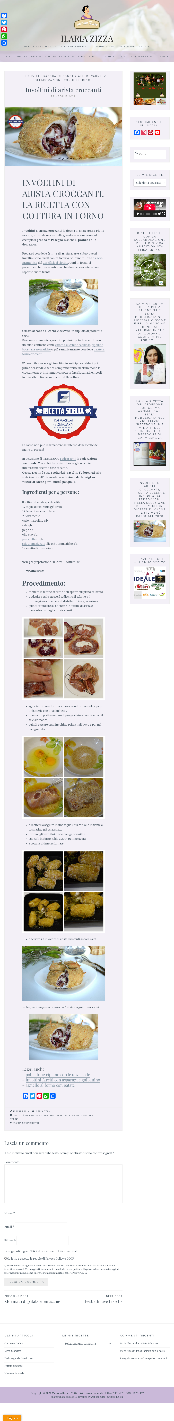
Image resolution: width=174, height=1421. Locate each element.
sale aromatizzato (33, 543)
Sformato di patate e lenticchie (32, 1299)
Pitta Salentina (150, 1343)
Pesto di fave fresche (104, 1299)
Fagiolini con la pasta (153, 1351)
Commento (12, 1162)
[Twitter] (4, 22)
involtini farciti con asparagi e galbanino (63, 1079)
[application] (150, 208)
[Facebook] (4, 15)
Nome (9, 1213)
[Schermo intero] (163, 214)
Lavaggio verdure (129, 1358)
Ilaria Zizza (87, 38)
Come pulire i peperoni (154, 1358)
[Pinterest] (4, 29)
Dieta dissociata (12, 1351)
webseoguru (98, 1396)
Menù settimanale (14, 1373)
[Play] (138, 214)
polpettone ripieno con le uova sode (58, 1074)
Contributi (113, 56)
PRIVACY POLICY (78, 1272)
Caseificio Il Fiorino (55, 262)
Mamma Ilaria (27, 56)
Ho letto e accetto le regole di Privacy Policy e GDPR (40, 1258)
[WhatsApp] (4, 36)
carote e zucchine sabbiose (72, 345)
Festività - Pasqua (39, 76)
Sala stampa (139, 56)
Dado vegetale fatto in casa (18, 1358)
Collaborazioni (58, 56)
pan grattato (30, 539)
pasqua (17, 1123)
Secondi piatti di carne (80, 76)
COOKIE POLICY (135, 1393)
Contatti (162, 56)
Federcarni (68, 458)
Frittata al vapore (13, 1366)
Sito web (10, 1240)
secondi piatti (30, 1123)
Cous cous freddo (13, 1343)
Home (8, 56)
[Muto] (159, 214)
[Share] (4, 42)
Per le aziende (89, 56)
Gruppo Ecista (115, 1396)
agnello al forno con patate (50, 1085)
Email (9, 1226)
